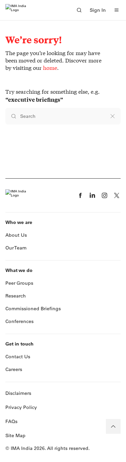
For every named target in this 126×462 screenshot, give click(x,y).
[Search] (79, 10)
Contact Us (17, 357)
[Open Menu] (117, 10)
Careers (13, 369)
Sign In (98, 10)
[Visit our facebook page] (80, 195)
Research (15, 296)
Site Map (15, 435)
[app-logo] (15, 10)
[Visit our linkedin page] (92, 195)
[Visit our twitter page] (117, 195)
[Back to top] (113, 426)
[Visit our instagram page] (104, 195)
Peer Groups (19, 283)
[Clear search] (113, 116)
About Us (16, 235)
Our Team (16, 248)
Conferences (19, 321)
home (50, 67)
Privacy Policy (21, 407)
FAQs (11, 421)
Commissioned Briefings (33, 309)
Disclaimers (18, 393)
